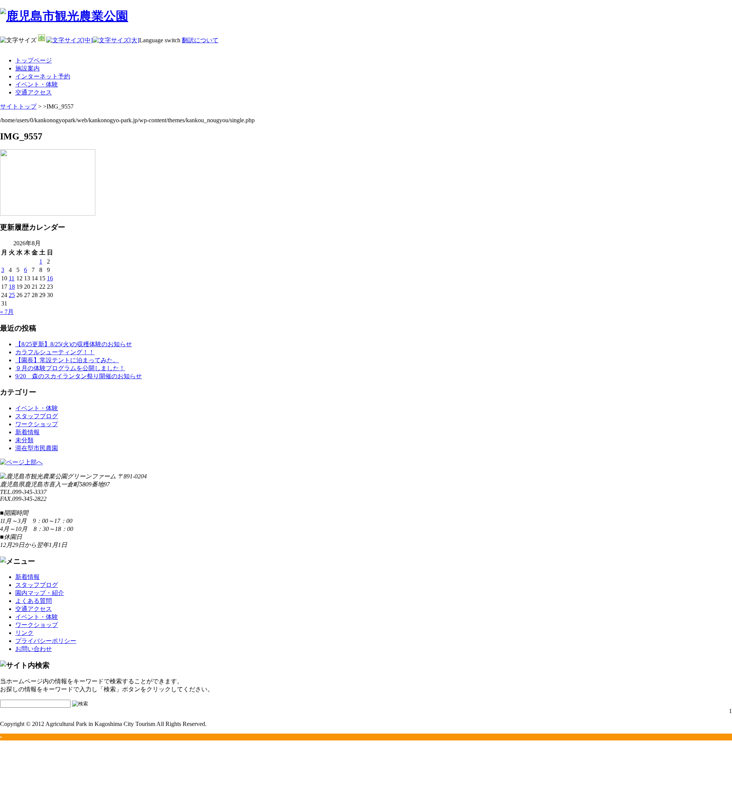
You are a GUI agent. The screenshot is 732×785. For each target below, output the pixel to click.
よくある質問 (33, 601)
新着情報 (27, 432)
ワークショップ (36, 424)
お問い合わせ (33, 649)
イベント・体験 (36, 84)
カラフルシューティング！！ (55, 352)
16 (50, 278)
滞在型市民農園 (36, 448)
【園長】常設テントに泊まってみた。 (67, 360)
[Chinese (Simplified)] (687, 54)
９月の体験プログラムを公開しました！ (70, 368)
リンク (24, 633)
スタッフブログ (36, 416)
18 (12, 286)
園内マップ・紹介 (39, 593)
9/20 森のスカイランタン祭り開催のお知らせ (78, 376)
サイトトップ (18, 106)
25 (12, 295)
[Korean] (727, 54)
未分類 (24, 440)
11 (11, 278)
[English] (707, 54)
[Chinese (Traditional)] (697, 54)
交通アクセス (33, 92)
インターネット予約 (42, 76)
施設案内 (27, 68)
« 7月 (7, 312)
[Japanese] (717, 54)
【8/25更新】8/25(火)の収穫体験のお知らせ (73, 344)
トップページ (33, 60)
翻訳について (200, 40)
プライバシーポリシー (45, 641)
